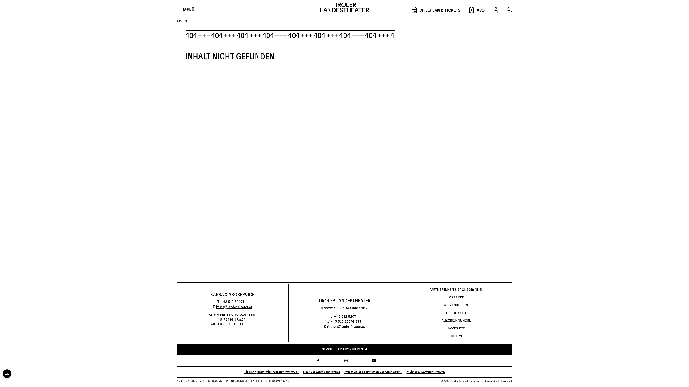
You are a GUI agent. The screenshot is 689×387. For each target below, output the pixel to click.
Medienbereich (456, 305)
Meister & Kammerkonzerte (425, 372)
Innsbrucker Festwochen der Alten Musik (373, 372)
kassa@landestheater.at (234, 307)
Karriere (456, 297)
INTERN (456, 336)
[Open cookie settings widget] (7, 373)
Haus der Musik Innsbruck (321, 372)
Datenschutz (195, 381)
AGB (179, 381)
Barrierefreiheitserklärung (270, 381)
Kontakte (456, 328)
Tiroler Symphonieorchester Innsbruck (271, 372)
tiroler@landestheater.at (346, 326)
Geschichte (456, 313)
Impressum (215, 381)
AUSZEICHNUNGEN (456, 320)
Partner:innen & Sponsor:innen (456, 290)
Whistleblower (236, 381)
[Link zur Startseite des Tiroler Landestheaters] (344, 8)
